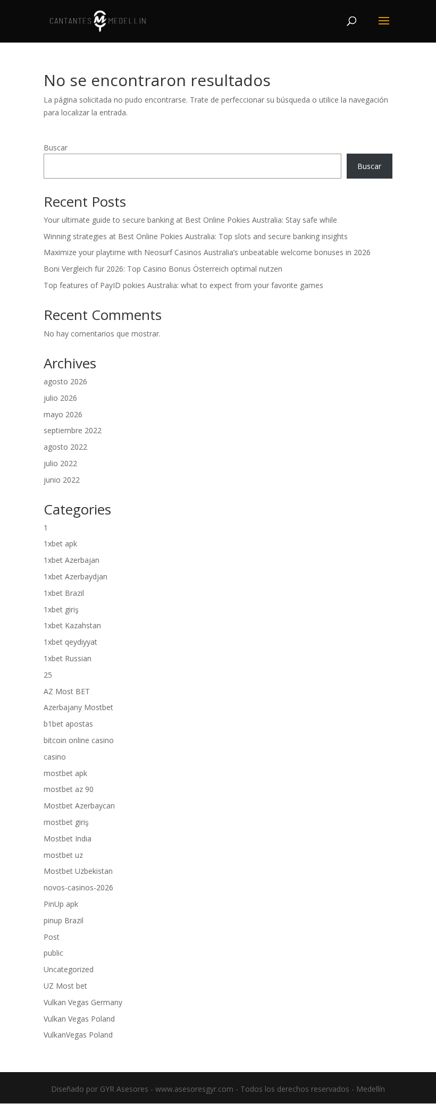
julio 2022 (60, 463)
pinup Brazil (63, 920)
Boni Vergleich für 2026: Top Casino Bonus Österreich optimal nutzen (163, 269)
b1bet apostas (68, 724)
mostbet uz (63, 855)
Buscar (56, 147)
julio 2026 (60, 398)
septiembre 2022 (73, 430)
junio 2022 (62, 480)
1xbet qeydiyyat (70, 642)
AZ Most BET (67, 691)
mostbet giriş (66, 822)
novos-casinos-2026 (78, 887)
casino (55, 757)
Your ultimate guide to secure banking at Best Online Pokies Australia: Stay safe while (190, 220)
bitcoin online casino (79, 740)
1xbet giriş (61, 609)
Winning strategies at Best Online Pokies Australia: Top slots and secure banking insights (196, 236)
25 (48, 675)
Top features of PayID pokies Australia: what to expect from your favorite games (183, 285)
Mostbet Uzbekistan (78, 871)
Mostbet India (67, 838)
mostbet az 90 (69, 789)
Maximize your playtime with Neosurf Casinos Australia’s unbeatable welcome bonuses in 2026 (207, 252)
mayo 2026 (63, 414)
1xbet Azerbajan (71, 560)
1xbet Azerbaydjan (75, 576)
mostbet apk (65, 773)
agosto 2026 (65, 381)
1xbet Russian (67, 658)
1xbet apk (60, 543)
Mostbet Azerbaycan (79, 805)
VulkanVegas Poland (78, 1035)
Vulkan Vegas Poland (79, 1019)
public (53, 953)
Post (52, 937)
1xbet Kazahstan (72, 625)
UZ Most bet (65, 986)
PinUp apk (61, 904)
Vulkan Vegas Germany (83, 1002)
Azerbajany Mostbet (78, 707)
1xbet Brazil (64, 593)
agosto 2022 (65, 447)
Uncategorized (69, 969)
